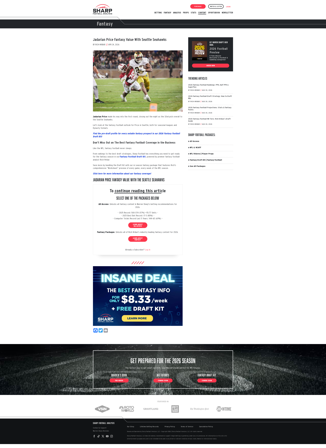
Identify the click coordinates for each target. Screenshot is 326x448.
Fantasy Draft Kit (197, 160)
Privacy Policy (170, 427)
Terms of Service (187, 427)
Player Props (208, 154)
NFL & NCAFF (195, 147)
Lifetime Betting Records (149, 427)
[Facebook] (94, 436)
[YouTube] (107, 436)
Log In (147, 249)
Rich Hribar (100, 44)
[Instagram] (111, 436)
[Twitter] (103, 436)
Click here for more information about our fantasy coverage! (122, 173)
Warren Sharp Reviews (101, 431)
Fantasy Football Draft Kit (133, 156)
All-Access (194, 141)
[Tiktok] (98, 436)
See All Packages (197, 166)
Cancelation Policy (206, 427)
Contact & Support (99, 428)
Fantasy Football (214, 160)
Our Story (130, 427)
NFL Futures (195, 154)
